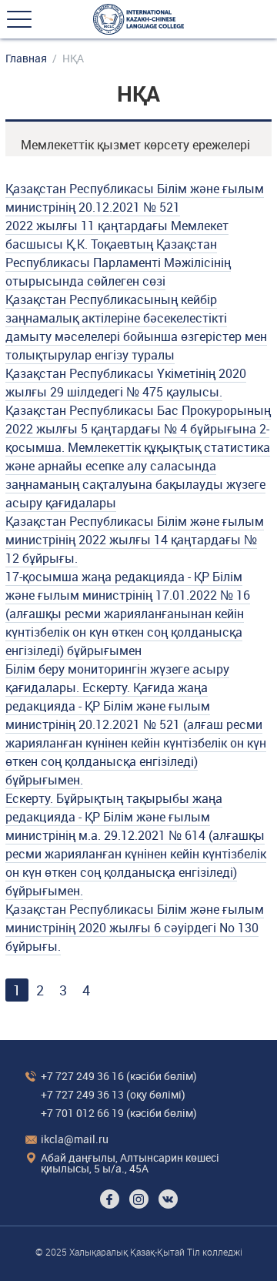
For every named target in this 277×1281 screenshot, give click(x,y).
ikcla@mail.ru (74, 1139)
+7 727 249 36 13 (82, 1094)
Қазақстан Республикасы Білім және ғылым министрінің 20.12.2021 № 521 (134, 198)
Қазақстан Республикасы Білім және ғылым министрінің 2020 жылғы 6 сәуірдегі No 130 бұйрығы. (134, 928)
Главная (26, 58)
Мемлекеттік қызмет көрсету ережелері (135, 144)
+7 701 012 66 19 (82, 1112)
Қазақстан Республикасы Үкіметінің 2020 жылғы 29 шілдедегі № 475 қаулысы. (125, 382)
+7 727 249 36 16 (82, 1076)
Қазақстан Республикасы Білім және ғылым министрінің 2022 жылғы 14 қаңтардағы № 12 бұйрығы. (134, 540)
